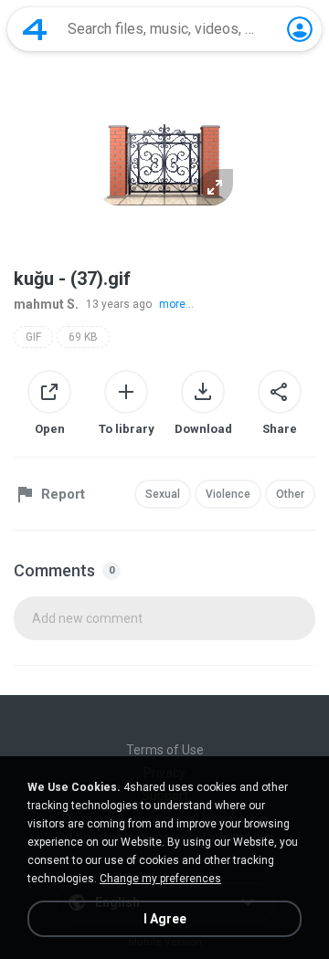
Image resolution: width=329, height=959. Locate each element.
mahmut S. (46, 304)
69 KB (83, 337)
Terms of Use (165, 750)
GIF (33, 337)
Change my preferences (160, 878)
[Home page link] (34, 29)
